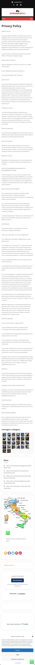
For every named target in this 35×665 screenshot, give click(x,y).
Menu (3, 19)
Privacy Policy (18, 662)
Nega (17, 654)
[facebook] (13, 5)
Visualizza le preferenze (17, 659)
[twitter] (17, 5)
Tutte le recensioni (9, 565)
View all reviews (17, 580)
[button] (32, 636)
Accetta (17, 650)
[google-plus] (20, 5)
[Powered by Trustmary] (17, 594)
